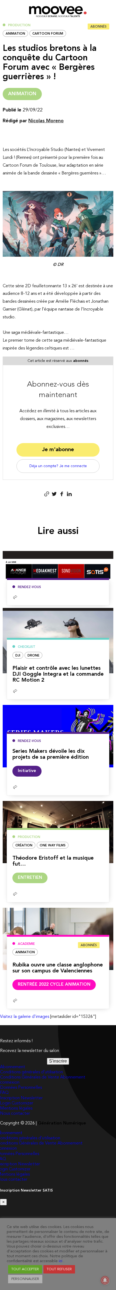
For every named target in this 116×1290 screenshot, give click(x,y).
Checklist (26, 647)
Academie (26, 944)
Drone (33, 655)
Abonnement (12, 1067)
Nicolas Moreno (46, 120)
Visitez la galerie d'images (24, 1017)
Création (23, 845)
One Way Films (53, 845)
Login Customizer (16, 1103)
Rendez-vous (29, 587)
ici (60, 1261)
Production (19, 25)
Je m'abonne (58, 450)
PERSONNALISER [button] (25, 1279)
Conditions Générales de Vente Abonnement (42, 1077)
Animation (15, 33)
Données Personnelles (21, 1088)
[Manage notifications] (105, 1280)
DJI (17, 655)
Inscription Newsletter (21, 1098)
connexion (9, 1082)
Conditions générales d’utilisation (31, 1072)
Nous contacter (15, 1113)
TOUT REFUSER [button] (59, 1269)
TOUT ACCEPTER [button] (25, 1269)
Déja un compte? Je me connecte (58, 466)
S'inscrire (58, 1061)
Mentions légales (16, 1108)
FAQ (4, 1093)
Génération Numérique (62, 1123)
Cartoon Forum (47, 33)
